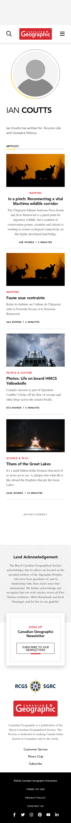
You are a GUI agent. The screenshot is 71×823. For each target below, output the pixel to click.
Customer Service (36, 749)
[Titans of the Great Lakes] (35, 459)
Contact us (35, 806)
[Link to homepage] (35, 34)
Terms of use (35, 789)
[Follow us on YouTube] (48, 815)
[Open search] (9, 34)
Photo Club (35, 756)
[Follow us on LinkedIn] (57, 815)
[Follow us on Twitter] (23, 815)
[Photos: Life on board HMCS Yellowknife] (35, 374)
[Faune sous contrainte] (35, 291)
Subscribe (35, 763)
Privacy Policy (35, 797)
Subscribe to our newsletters (35, 648)
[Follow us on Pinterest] (40, 815)
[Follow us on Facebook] (14, 815)
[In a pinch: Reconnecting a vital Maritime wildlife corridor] (35, 201)
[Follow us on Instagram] (31, 815)
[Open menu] (62, 34)
